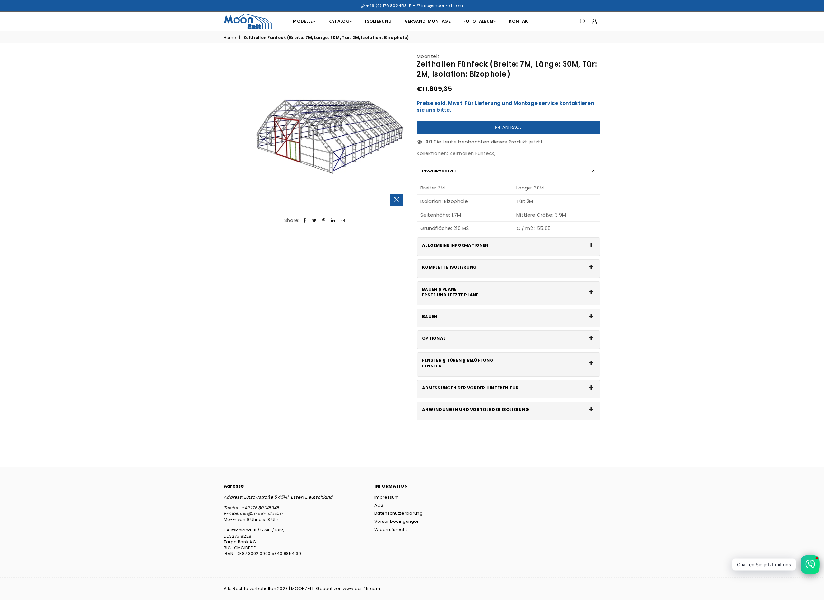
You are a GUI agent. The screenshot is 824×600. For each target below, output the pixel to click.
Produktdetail (439, 171)
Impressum (386, 497)
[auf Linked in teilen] (333, 220)
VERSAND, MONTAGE (428, 21)
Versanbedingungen (397, 521)
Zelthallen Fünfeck (471, 153)
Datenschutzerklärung (398, 513)
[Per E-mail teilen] (342, 220)
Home (230, 37)
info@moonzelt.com (441, 5)
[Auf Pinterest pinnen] (324, 220)
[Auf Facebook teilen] (305, 220)
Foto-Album (478, 21)
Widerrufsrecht (390, 529)
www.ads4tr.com (361, 589)
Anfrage (511, 127)
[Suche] (583, 21)
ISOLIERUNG (378, 21)
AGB (378, 505)
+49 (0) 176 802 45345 (388, 5)
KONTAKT (520, 21)
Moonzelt (428, 56)
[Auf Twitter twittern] (314, 220)
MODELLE (303, 21)
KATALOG (339, 21)
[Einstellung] (594, 21)
